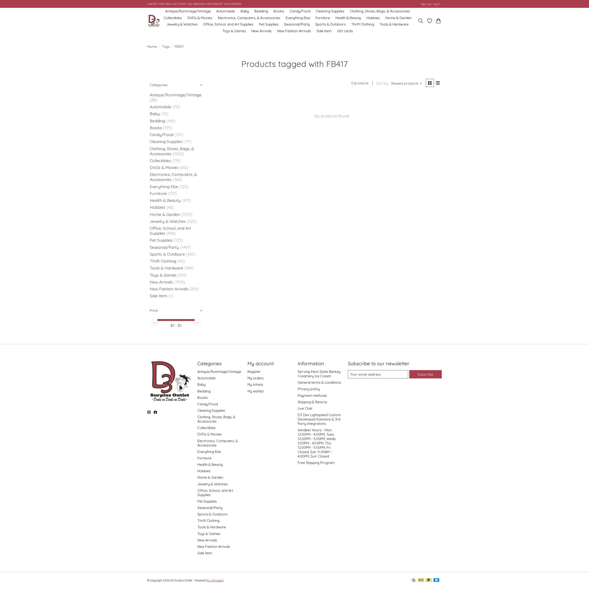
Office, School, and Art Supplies (228, 24)
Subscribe (425, 374)
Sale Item (324, 31)
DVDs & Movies (200, 18)
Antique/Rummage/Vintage (188, 11)
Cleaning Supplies (330, 11)
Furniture (323, 18)
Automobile (225, 11)
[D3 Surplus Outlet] (153, 21)
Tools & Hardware (394, 24)
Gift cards (345, 31)
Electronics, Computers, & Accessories (249, 18)
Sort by (382, 83)
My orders (256, 378)
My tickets (255, 384)
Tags (166, 46)
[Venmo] (436, 580)
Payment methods (312, 395)
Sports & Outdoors (330, 24)
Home (152, 46)
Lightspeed (216, 580)
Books (279, 11)
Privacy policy (309, 389)
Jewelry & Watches (182, 24)
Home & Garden (398, 18)
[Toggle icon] (420, 21)
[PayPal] (421, 580)
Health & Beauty (348, 18)
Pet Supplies (269, 24)
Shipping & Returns (312, 402)
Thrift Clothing (362, 24)
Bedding (261, 11)
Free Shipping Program (316, 462)
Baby (245, 11)
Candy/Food (300, 11)
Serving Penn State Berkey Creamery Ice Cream (319, 373)
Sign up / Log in (430, 4)
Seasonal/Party (297, 24)
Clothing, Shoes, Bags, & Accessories (380, 11)
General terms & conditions (319, 382)
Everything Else (298, 18)
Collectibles (173, 18)
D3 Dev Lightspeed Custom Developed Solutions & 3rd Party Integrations (319, 419)
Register (254, 371)
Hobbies (373, 18)
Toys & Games (234, 31)
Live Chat (305, 408)
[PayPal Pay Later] (429, 580)
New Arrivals (261, 31)
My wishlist (256, 391)
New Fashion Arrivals (294, 31)
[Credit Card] (413, 580)
